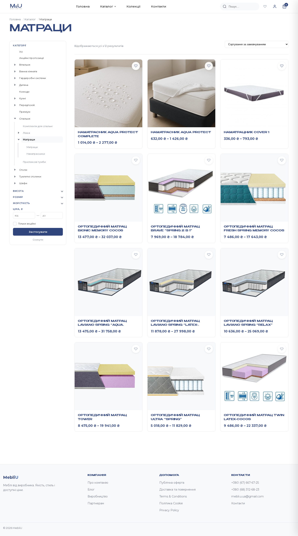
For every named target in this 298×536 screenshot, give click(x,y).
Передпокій (27, 105)
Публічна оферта (171, 482)
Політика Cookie (171, 503)
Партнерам (96, 503)
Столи (23, 169)
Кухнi (22, 98)
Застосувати (38, 231)
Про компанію (98, 482)
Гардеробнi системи (32, 78)
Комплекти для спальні (38, 126)
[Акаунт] (275, 6)
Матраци (29, 139)
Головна (83, 6)
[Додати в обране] (136, 66)
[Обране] (265, 6)
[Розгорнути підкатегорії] (15, 65)
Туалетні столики (30, 176)
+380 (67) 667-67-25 (245, 482)
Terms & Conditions (173, 496)
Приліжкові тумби (34, 161)
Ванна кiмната (28, 71)
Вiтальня (24, 64)
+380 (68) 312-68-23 (245, 489)
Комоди (24, 91)
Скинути (38, 239)
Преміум (24, 111)
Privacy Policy (169, 510)
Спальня (24, 118)
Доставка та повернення (177, 489)
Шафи (23, 183)
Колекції (133, 6)
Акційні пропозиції (31, 57)
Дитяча (23, 84)
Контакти (158, 6)
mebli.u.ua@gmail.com (247, 496)
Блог (91, 489)
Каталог (106, 6)
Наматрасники (36, 153)
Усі (21, 51)
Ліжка (26, 132)
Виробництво (98, 496)
